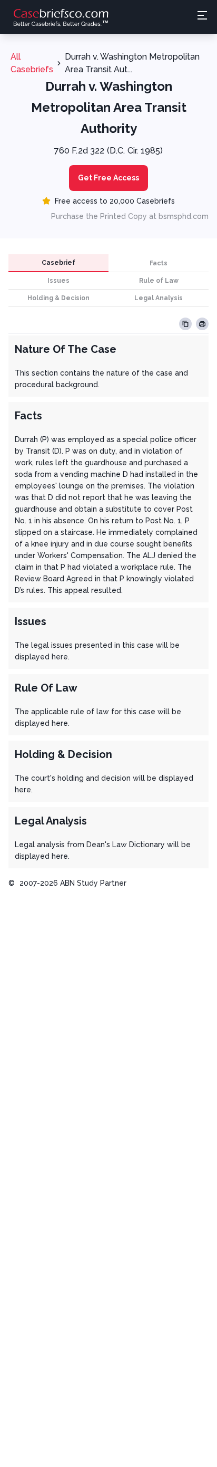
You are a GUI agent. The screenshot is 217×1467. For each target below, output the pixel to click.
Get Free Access (108, 178)
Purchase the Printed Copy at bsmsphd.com (130, 216)
